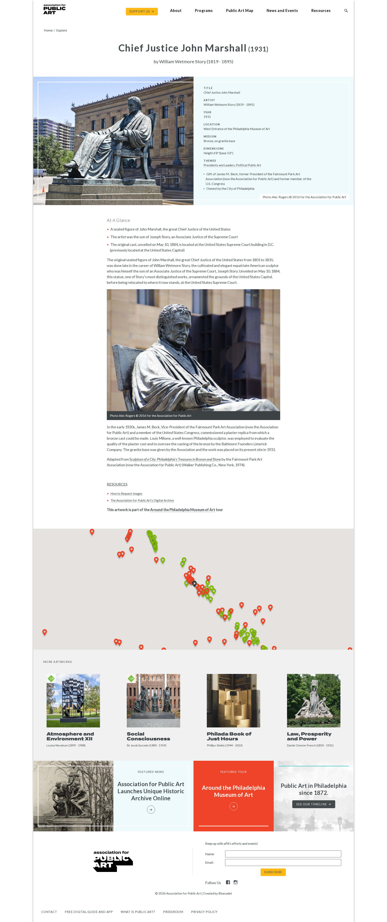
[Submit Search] (346, 11)
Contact (49, 912)
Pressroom (173, 912)
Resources (321, 10)
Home (48, 30)
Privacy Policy (204, 912)
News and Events (282, 10)
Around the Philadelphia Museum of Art (182, 509)
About (176, 10)
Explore (61, 30)
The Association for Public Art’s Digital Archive (142, 500)
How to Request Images (126, 493)
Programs (204, 10)
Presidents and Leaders (219, 165)
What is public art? (138, 912)
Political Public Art (248, 165)
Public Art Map (239, 10)
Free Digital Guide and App (89, 912)
